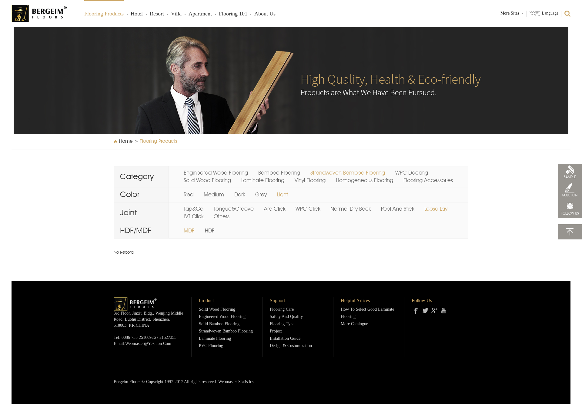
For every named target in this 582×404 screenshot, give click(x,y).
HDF (210, 231)
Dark (239, 195)
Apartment (200, 14)
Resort (157, 14)
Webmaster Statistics (235, 382)
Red (188, 195)
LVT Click (193, 216)
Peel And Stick (397, 209)
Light (282, 195)
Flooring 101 (233, 14)
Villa (176, 14)
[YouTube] (443, 311)
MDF (189, 231)
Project (276, 331)
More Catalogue (354, 324)
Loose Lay (435, 209)
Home (126, 141)
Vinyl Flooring (310, 180)
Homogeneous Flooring (364, 180)
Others (221, 216)
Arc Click (274, 209)
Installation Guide (285, 338)
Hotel (137, 14)
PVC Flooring (211, 346)
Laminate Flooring (262, 180)
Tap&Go (193, 209)
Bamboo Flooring (279, 173)
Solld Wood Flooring (217, 309)
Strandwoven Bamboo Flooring (347, 173)
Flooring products (104, 14)
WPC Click (308, 209)
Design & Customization (291, 346)
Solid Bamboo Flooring (219, 324)
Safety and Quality (286, 317)
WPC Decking (411, 173)
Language (550, 13)
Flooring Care (282, 309)
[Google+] (434, 311)
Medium (214, 195)
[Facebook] (416, 311)
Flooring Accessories (428, 180)
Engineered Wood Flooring (216, 173)
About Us (265, 14)
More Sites (509, 13)
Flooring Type (282, 324)
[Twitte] (425, 311)
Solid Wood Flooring (207, 180)
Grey (261, 195)
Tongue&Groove (234, 209)
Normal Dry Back (350, 209)
